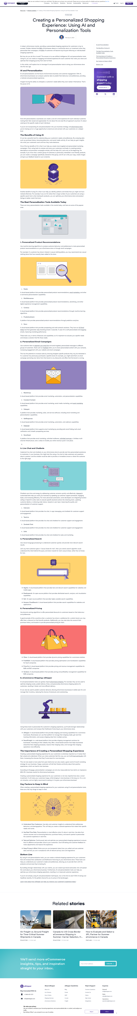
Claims (86, 995)
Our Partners (48, 992)
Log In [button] (122, 3)
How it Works (48, 995)
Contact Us (88, 992)
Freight (66, 1001)
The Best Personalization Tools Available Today (104, 52)
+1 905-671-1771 (28, 994)
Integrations (88, 1001)
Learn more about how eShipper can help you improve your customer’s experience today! (48, 882)
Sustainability (77, 3)
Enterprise (95, 3)
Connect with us (103, 87)
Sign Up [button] (129, 3)
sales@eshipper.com (107, 996)
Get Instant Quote (22, 3)
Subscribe (109, 963)
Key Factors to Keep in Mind (104, 61)
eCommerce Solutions (50, 1001)
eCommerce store (76, 127)
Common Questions (90, 989)
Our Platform (54, 3)
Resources (85, 3)
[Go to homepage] (9, 3)
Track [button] (116, 3)
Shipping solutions (31, 10)
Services (69, 3)
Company (46, 3)
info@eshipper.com (29, 999)
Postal (66, 992)
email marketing (75, 292)
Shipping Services (49, 998)
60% (42, 50)
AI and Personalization (102, 45)
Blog (66, 989)
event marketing (78, 403)
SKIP (66, 995)
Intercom (79, 493)
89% (40, 48)
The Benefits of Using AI (103, 48)
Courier (66, 998)
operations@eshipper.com (108, 1001)
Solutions (62, 3)
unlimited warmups (66, 438)
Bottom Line (99, 64)
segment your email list (41, 345)
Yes (106, 1)
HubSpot (45, 348)
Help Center (88, 998)
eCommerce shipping (56, 682)
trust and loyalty (77, 756)
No (108, 1)
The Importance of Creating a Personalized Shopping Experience (106, 57)
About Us (47, 989)
